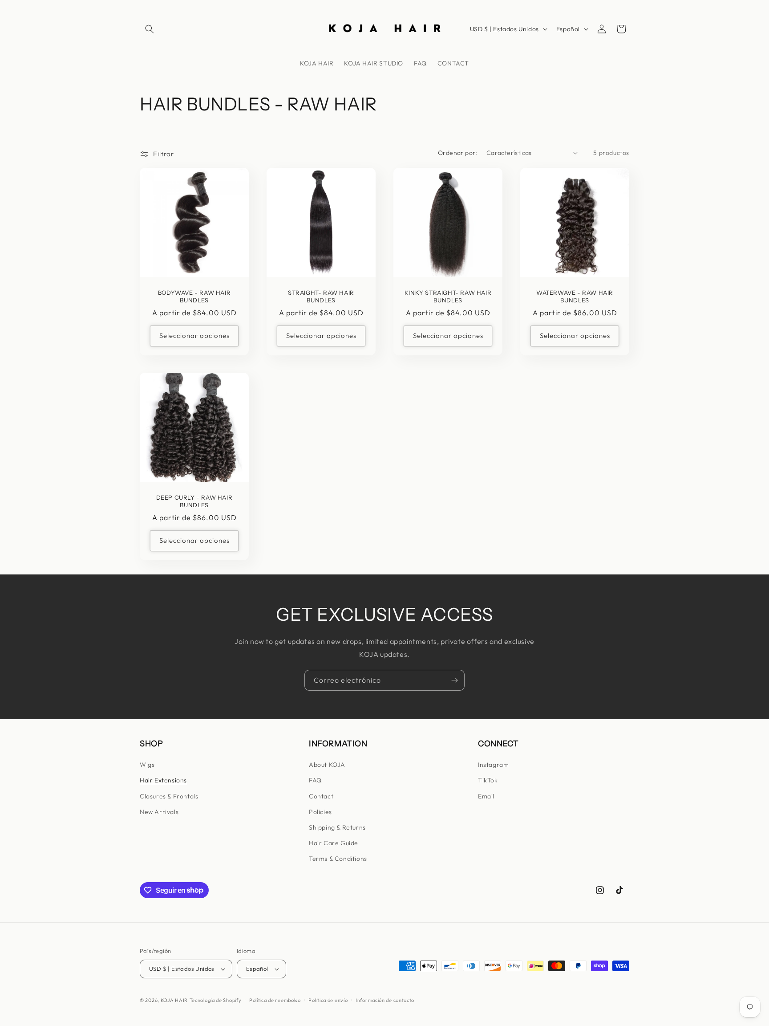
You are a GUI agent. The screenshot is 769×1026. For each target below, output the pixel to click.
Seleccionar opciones (194, 335)
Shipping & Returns (337, 827)
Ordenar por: (458, 153)
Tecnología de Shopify (216, 1000)
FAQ (315, 780)
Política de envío (328, 1000)
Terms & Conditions (338, 859)
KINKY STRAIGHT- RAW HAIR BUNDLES (448, 296)
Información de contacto (385, 1000)
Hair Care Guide (333, 843)
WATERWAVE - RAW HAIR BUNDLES (574, 296)
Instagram (493, 765)
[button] (149, 29)
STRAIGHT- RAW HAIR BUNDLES (321, 296)
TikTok (488, 780)
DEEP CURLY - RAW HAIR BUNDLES (194, 501)
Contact (321, 796)
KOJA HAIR (174, 1000)
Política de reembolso (275, 1000)
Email (486, 796)
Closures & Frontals (169, 796)
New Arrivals (159, 812)
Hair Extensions (163, 780)
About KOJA (327, 765)
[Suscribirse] (454, 680)
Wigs (147, 765)
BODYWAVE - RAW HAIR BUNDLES (194, 296)
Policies (320, 812)
